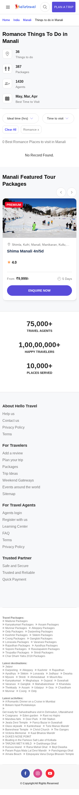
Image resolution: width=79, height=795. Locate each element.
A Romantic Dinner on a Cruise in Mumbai (30, 701)
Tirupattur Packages (17, 652)
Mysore (9, 677)
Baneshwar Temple (16, 729)
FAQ (5, 533)
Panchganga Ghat (62, 750)
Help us (8, 414)
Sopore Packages (16, 649)
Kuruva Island (13, 747)
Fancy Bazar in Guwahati (47, 722)
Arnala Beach (13, 754)
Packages (10, 467)
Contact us (10, 420)
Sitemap (8, 494)
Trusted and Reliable (18, 572)
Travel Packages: (13, 617)
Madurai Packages (16, 621)
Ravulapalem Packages (45, 649)
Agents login (12, 513)
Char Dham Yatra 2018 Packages (25, 656)
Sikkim (24, 673)
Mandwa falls (13, 719)
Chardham (64, 687)
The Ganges (61, 729)
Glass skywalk (13, 726)
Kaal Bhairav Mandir (43, 733)
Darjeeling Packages (40, 631)
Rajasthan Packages (17, 645)
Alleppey (27, 670)
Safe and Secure (15, 566)
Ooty (34, 691)
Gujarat (48, 680)
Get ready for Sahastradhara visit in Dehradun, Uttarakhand (37, 712)
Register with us (14, 520)
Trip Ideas (10, 473)
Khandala (65, 684)
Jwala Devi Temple (16, 722)
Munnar (9, 691)
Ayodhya (10, 673)
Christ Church (41, 729)
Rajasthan (58, 670)
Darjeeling (11, 670)
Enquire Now (39, 290)
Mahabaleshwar (44, 684)
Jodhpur (54, 673)
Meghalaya (32, 680)
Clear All (10, 129)
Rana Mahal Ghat (36, 747)
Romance (31, 129)
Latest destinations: (14, 663)
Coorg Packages (15, 638)
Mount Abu (56, 677)
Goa (51, 687)
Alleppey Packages (43, 628)
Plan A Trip (63, 7)
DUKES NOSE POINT (18, 736)
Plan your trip (12, 460)
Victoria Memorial (15, 733)
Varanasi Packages (45, 642)
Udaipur (39, 687)
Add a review (12, 453)
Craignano (11, 715)
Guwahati (62, 680)
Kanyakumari (13, 680)
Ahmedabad (37, 677)
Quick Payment (14, 579)
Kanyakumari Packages (19, 624)
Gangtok (25, 684)
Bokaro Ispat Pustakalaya (20, 705)
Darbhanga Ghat (46, 743)
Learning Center (15, 526)
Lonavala (38, 673)
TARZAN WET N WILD (18, 743)
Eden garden (30, 715)
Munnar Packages (16, 628)
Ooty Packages (14, 631)
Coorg (23, 691)
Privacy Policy (13, 427)
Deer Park (32, 719)
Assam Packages (48, 624)
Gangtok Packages (41, 638)
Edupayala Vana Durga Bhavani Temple (50, 754)
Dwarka (67, 673)
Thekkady (11, 687)
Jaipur (9, 666)
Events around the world (21, 487)
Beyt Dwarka (59, 747)
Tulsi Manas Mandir (57, 726)
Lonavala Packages (17, 642)
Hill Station (48, 719)
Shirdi (22, 677)
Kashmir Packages (16, 635)
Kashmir (42, 670)
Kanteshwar (34, 726)
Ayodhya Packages (46, 645)
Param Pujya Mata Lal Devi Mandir (26, 750)
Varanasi (10, 684)
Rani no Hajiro (51, 715)
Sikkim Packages (42, 635)
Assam (26, 687)
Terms (7, 434)
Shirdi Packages (43, 652)
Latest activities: (12, 698)
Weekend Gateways (18, 480)
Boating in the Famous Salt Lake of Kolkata (30, 740)
